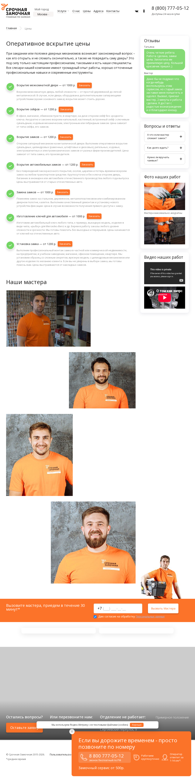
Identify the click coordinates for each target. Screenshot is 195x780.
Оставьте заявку (24, 727)
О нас (76, 11)
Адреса (98, 11)
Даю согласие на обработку (131, 616)
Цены (87, 11)
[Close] (72, 731)
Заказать (84, 85)
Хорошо (136, 724)
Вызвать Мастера (163, 608)
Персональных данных (150, 616)
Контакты (112, 11)
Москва (42, 14)
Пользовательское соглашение (69, 754)
